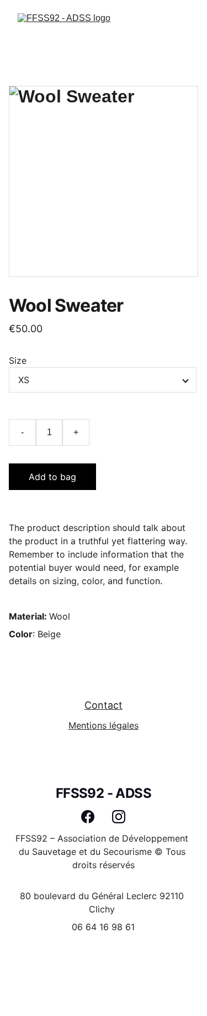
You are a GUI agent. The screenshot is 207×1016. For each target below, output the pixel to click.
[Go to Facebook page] (93, 816)
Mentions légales (103, 725)
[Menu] (182, 28)
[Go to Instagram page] (118, 816)
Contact (103, 705)
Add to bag (52, 476)
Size (17, 360)
